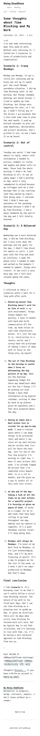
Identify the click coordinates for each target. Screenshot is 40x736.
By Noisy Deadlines (14, 688)
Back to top (20, 712)
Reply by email (11, 677)
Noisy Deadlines (14, 3)
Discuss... (20, 670)
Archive (13, 12)
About (9, 7)
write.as (26, 728)
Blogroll (22, 12)
